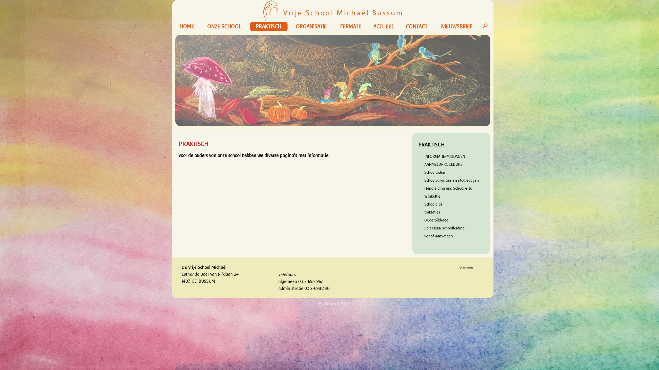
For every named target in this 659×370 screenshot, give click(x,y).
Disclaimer (467, 267)
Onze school (224, 27)
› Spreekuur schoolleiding (443, 228)
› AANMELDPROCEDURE (442, 164)
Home (187, 27)
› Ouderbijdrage (435, 220)
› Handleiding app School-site (447, 188)
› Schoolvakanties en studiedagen (450, 180)
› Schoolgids (432, 204)
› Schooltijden (433, 172)
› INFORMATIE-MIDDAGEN (443, 156)
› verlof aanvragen (437, 236)
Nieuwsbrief (457, 27)
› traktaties (431, 212)
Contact (417, 27)
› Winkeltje (431, 196)
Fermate (350, 27)
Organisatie (311, 27)
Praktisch (269, 27)
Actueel (384, 27)
